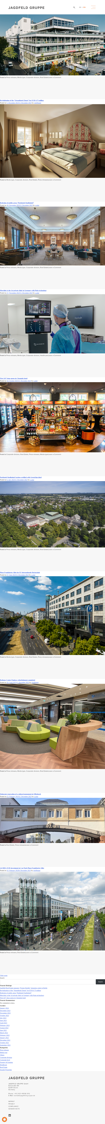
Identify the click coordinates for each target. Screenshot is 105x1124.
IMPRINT (11, 1101)
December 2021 (5, 1040)
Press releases (11, 77)
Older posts (3, 975)
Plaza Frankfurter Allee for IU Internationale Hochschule (20, 572)
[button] (4, 1119)
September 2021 (5, 1045)
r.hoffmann (37, 103)
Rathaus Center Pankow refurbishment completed (17, 680)
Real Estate (44, 77)
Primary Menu (93, 7)
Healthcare (44, 355)
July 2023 (3, 1018)
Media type (21, 77)
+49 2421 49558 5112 (22, 1094)
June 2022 (3, 1030)
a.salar (37, 205)
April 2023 (3, 1023)
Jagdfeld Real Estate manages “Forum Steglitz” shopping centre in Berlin (23, 988)
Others (2, 1055)
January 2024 (4, 1008)
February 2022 (5, 1035)
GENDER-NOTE (14, 1109)
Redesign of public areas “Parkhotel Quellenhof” (17, 203)
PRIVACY (11, 1104)
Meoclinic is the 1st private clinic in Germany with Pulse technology (23, 290)
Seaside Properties (6, 1070)
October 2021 (4, 1043)
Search (2, 978)
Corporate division (32, 77)
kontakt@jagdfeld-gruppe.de (24, 1096)
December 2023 (5, 1011)
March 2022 (4, 1033)
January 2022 (4, 1038)
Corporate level (5, 1060)
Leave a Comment (54, 77)
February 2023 (5, 1025)
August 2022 (4, 1028)
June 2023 (3, 1020)
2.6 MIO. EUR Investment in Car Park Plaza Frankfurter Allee (22, 868)
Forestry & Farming (6, 1062)
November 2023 (5, 1013)
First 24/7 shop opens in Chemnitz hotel (13, 378)
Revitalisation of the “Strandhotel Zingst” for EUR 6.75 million (22, 100)
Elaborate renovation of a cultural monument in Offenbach (20, 794)
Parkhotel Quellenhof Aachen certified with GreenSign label (21, 477)
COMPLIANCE (13, 1106)
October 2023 (4, 1015)
